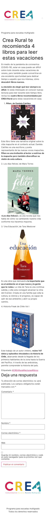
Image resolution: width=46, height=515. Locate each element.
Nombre (5, 423)
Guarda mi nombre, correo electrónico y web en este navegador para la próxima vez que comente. (22, 457)
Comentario (7, 392)
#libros (35, 370)
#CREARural (17, 370)
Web (3, 443)
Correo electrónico (10, 433)
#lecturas (27, 370)
